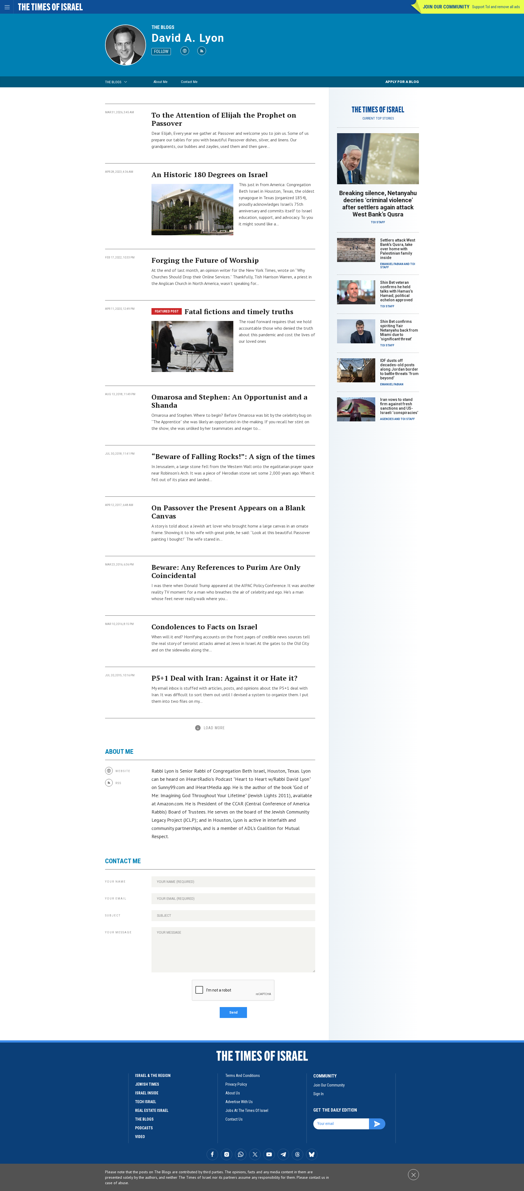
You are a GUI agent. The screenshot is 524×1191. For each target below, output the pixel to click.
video (140, 1137)
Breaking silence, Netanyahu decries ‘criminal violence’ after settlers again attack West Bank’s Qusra (378, 204)
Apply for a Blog (402, 82)
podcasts (144, 1128)
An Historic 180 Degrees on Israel (209, 174)
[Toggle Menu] (7, 7)
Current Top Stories (378, 118)
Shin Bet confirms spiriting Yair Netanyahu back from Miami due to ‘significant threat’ (399, 330)
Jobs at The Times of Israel (246, 1110)
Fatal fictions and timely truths (238, 311)
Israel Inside (146, 1093)
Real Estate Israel (151, 1110)
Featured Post (167, 311)
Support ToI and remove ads (496, 7)
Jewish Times (147, 1084)
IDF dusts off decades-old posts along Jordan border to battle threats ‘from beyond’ (399, 369)
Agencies (387, 419)
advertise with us (239, 1102)
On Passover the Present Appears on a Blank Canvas (228, 511)
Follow (161, 51)
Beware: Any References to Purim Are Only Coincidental (225, 571)
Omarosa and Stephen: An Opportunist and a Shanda (229, 401)
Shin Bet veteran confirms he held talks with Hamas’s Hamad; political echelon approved (396, 291)
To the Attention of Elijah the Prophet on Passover (223, 119)
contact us (234, 1119)
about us (232, 1093)
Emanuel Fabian (391, 264)
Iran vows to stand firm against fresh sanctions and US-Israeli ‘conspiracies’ (399, 406)
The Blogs (162, 27)
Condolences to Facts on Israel (204, 626)
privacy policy (236, 1084)
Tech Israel (145, 1102)
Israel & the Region (153, 1075)
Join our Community (446, 7)
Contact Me (189, 82)
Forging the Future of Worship (205, 260)
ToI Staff (378, 222)
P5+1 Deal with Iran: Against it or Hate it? (224, 678)
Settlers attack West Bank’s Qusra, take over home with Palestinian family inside (397, 249)
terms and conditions (242, 1075)
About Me (160, 82)
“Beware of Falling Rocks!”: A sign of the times (233, 456)
